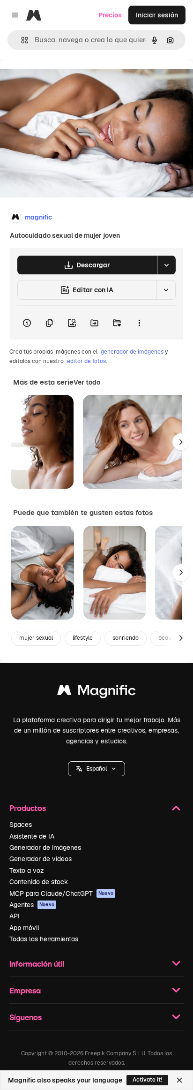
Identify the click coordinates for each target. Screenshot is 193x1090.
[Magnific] (96, 692)
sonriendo (125, 638)
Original (60, 80)
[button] (96, 768)
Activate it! (147, 1079)
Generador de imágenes (45, 847)
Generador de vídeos (40, 859)
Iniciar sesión (157, 15)
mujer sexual (36, 638)
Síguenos (25, 1017)
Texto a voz (26, 870)
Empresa (25, 990)
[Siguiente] (180, 442)
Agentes (31, 905)
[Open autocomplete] (21, 40)
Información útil (37, 964)
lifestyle (83, 638)
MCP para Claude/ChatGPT (61, 893)
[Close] (179, 1080)
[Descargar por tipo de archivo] (166, 265)
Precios (110, 15)
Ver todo (87, 382)
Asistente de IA (31, 836)
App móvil (24, 927)
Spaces (20, 824)
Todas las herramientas (43, 939)
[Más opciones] (139, 322)
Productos (27, 808)
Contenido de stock (38, 882)
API (14, 916)
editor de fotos (86, 361)
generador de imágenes (132, 352)
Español (96, 768)
